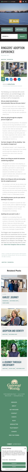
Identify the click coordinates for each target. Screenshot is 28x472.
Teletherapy (14, 428)
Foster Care (12, 368)
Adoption (3, 59)
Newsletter (14, 424)
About (14, 406)
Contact (14, 413)
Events (14, 417)
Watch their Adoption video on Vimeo (14, 244)
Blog (14, 420)
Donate (14, 431)
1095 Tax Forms (14, 435)
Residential (10, 59)
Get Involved (14, 409)
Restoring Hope (14, 301)
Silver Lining (6, 303)
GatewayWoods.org (18, 396)
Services (14, 402)
